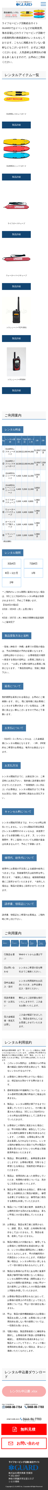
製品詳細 (16, 125)
